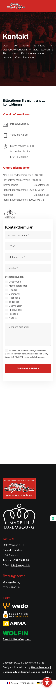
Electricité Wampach (17, 639)
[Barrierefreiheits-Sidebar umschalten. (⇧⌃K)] (47, 682)
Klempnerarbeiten (18, 285)
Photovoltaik (15, 309)
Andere (13, 317)
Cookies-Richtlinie (41, 671)
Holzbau (13, 289)
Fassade (13, 313)
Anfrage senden (27, 368)
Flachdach (14, 297)
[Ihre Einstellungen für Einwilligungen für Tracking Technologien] (53, 518)
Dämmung (14, 293)
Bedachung (15, 281)
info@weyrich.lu (19, 123)
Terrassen (14, 301)
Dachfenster (15, 305)
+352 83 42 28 (19, 134)
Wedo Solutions (40, 667)
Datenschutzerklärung (16, 671)
